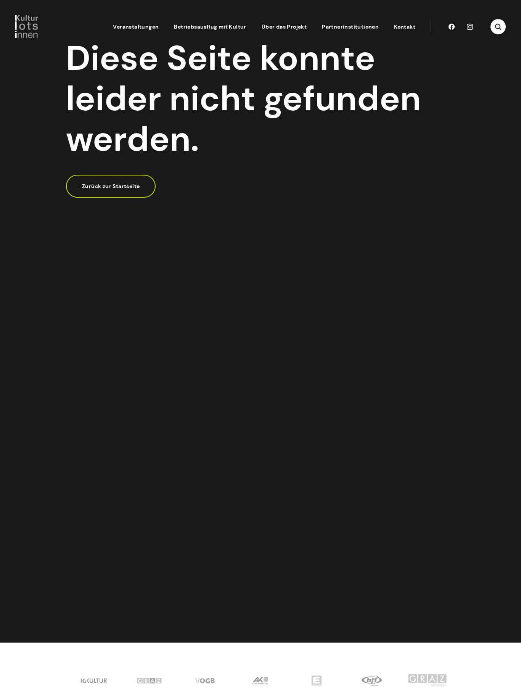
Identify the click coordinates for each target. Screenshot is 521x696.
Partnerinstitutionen (350, 26)
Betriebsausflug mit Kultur (210, 26)
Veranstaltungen (136, 26)
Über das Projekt (284, 26)
